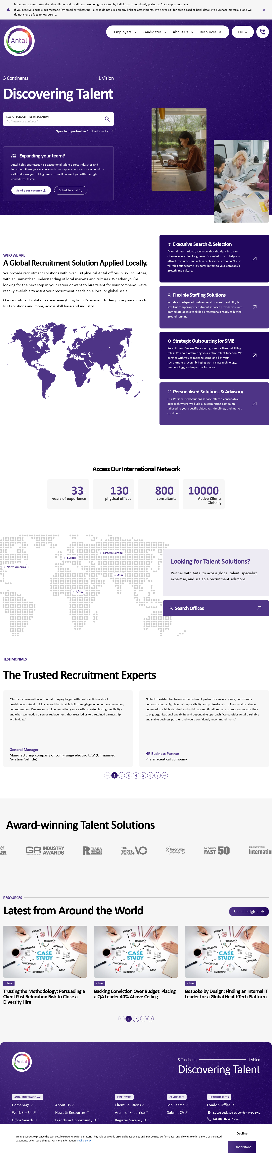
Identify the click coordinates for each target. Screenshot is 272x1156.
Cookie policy (84, 1140)
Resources (208, 31)
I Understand (242, 1146)
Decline (242, 1133)
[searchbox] (55, 121)
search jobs (107, 119)
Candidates (152, 31)
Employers (122, 31)
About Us (180, 31)
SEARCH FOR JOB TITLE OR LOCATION (27, 116)
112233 (261, 28)
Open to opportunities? (82, 131)
